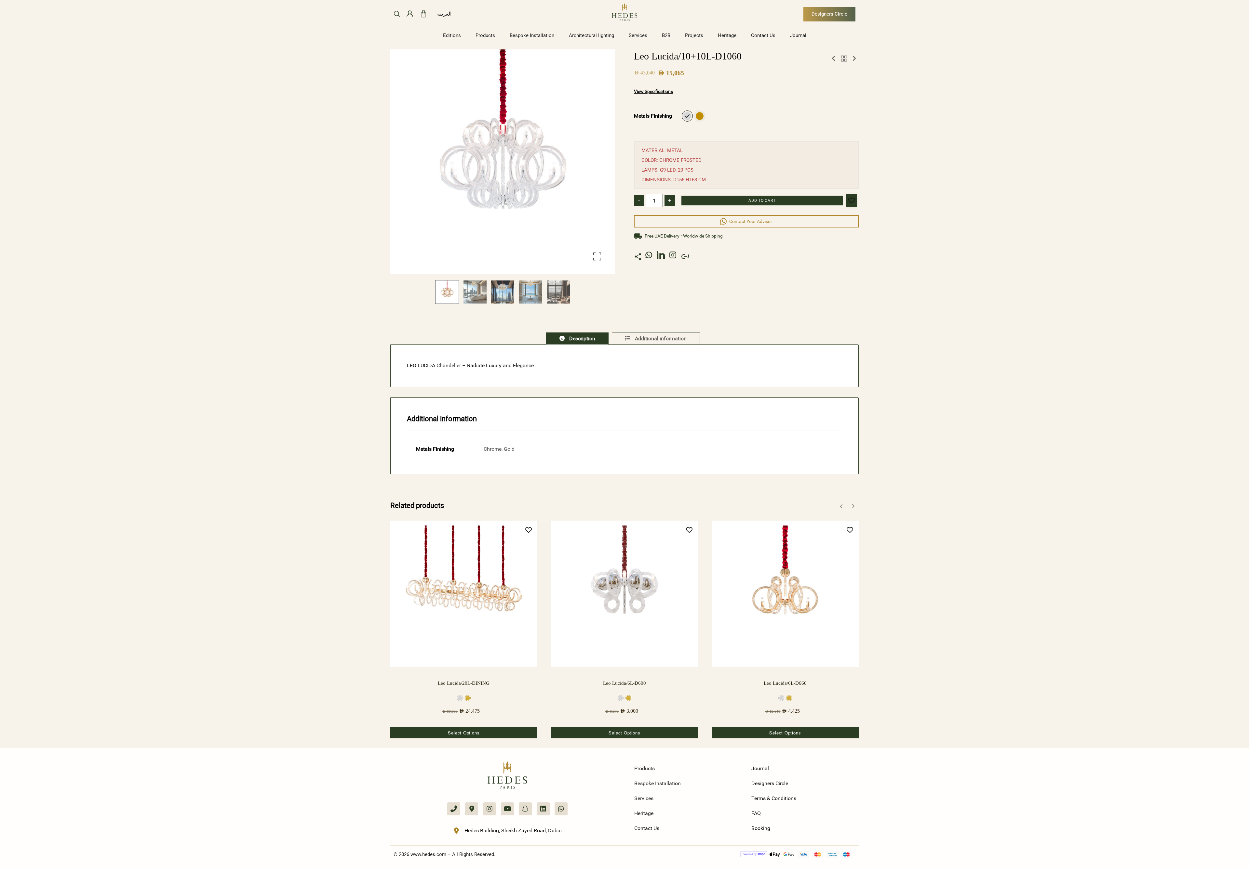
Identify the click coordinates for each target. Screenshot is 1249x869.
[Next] (853, 506)
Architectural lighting (591, 35)
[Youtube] (507, 808)
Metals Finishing (653, 116)
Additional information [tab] (660, 338)
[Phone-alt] (453, 808)
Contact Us (763, 35)
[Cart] (423, 14)
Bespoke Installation (532, 35)
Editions (452, 35)
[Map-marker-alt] (471, 808)
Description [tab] (581, 338)
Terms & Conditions (773, 798)
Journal (798, 35)
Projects (694, 35)
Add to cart (761, 200)
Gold (699, 116)
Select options (463, 733)
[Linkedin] (543, 808)
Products (485, 35)
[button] (597, 256)
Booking (760, 828)
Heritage (727, 35)
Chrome (687, 116)
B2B (666, 35)
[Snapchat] (525, 808)
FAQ (756, 813)
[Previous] (841, 506)
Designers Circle (769, 783)
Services (638, 35)
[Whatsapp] (561, 808)
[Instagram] (489, 808)
